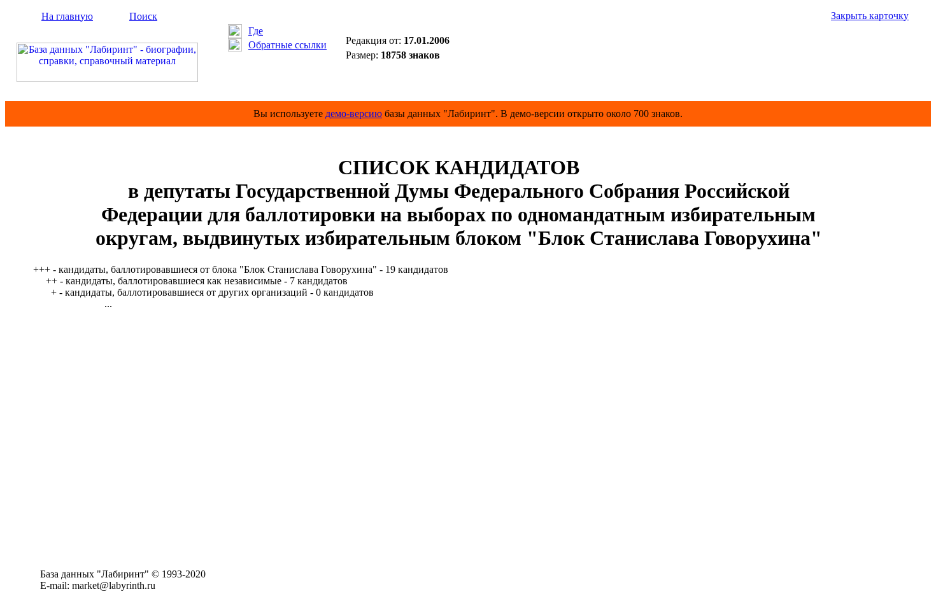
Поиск (143, 16)
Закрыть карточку (870, 15)
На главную (67, 16)
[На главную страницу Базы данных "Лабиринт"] (107, 78)
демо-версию (353, 113)
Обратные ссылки (287, 44)
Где (255, 30)
